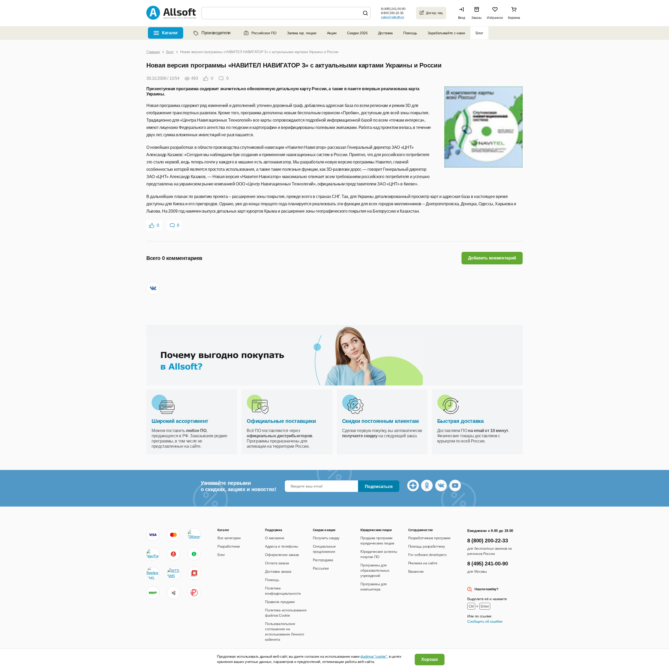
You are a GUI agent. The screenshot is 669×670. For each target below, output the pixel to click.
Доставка (385, 33)
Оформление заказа (282, 555)
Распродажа (323, 560)
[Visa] (153, 534)
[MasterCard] (173, 534)
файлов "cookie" (373, 656)
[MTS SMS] (173, 573)
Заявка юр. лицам (301, 33)
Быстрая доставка (460, 421)
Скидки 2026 (357, 33)
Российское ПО (263, 33)
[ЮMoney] (194, 534)
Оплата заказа (277, 563)
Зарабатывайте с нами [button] (446, 33)
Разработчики (228, 546)
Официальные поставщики (281, 421)
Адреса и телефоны (281, 546)
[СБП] (173, 592)
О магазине (274, 538)
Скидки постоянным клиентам (380, 421)
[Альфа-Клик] (173, 554)
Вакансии (416, 571)
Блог (479, 33)
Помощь (410, 33)
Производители (215, 33)
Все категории (229, 538)
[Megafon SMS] (194, 554)
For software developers (427, 555)
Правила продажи (280, 602)
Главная (153, 52)
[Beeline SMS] (153, 573)
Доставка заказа (278, 571)
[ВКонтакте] (152, 288)
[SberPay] (153, 554)
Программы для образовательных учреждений (374, 570)
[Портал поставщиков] (194, 573)
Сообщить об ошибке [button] (484, 621)
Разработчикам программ (429, 538)
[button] (463, 13)
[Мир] (153, 592)
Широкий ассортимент (180, 421)
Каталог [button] (170, 33)
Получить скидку (326, 538)
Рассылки (320, 568)
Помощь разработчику (426, 546)
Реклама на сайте (422, 563)
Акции (332, 33)
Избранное (495, 18)
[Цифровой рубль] (194, 592)
